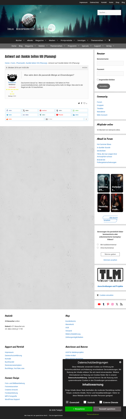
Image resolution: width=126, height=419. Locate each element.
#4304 (84, 68)
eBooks (30, 40)
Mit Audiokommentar (108, 245)
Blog (123, 2)
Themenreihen (97, 40)
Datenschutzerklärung (13, 355)
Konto (111, 2)
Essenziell (74, 402)
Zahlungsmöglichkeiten (74, 337)
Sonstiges (82, 40)
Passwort (100, 69)
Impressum (83, 2)
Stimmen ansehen (110, 260)
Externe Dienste (110, 402)
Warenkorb (69, 324)
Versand (68, 331)
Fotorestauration (11, 386)
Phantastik (20, 63)
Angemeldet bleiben (107, 80)
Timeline (100, 108)
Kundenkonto (70, 321)
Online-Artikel (70, 355)
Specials (85, 46)
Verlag (108, 46)
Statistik (91, 402)
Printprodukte (66, 40)
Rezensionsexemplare (13, 365)
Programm (72, 46)
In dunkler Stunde (103, 148)
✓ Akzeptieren (79, 409)
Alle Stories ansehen (111, 219)
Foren (13, 63)
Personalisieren (93, 414)
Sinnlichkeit (101, 151)
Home (14, 46)
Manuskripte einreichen (74, 359)
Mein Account (102, 115)
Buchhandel (9, 362)
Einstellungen (99, 380)
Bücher (19, 40)
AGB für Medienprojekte (74, 352)
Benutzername (103, 59)
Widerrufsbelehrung (72, 334)
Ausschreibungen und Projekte (110, 286)
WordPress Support (12, 399)
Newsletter (101, 112)
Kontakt (104, 2)
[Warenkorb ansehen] (109, 40)
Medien (52, 40)
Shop (117, 2)
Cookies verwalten (106, 295)
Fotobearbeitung (11, 393)
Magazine (39, 40)
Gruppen (100, 105)
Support (97, 46)
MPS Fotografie (11, 396)
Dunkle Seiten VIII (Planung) (36, 63)
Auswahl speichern (107, 409)
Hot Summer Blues (104, 144)
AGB (67, 328)
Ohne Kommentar (107, 248)
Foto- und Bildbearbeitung (15, 383)
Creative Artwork (11, 390)
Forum (99, 102)
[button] (13, 110)
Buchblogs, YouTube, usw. (15, 368)
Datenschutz (94, 2)
